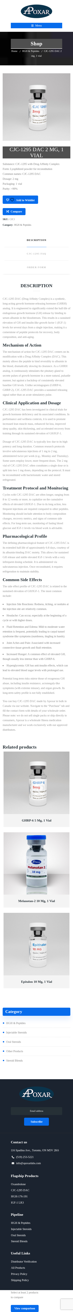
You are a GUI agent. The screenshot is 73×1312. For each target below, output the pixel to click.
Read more (36, 812)
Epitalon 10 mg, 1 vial (36, 981)
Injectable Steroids (16, 1032)
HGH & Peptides (30, 51)
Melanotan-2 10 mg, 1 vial (36, 901)
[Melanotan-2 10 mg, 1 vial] (37, 863)
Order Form (36, 267)
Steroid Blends (14, 1060)
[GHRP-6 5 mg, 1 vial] (37, 783)
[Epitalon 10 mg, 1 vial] (37, 944)
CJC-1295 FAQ (36, 253)
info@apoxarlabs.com (28, 1163)
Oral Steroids (13, 1041)
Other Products (14, 1051)
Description (36, 240)
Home (14, 51)
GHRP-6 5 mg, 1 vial (36, 820)
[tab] (36, 240)
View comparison (24, 1308)
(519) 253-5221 (25, 1157)
